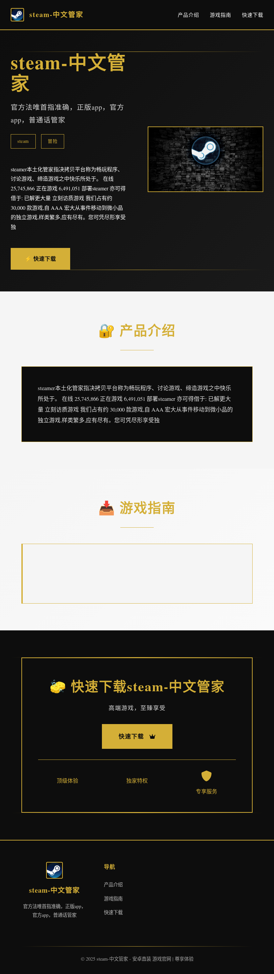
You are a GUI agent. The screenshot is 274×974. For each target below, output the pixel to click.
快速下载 (252, 14)
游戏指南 (220, 14)
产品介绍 (188, 14)
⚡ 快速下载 (40, 258)
